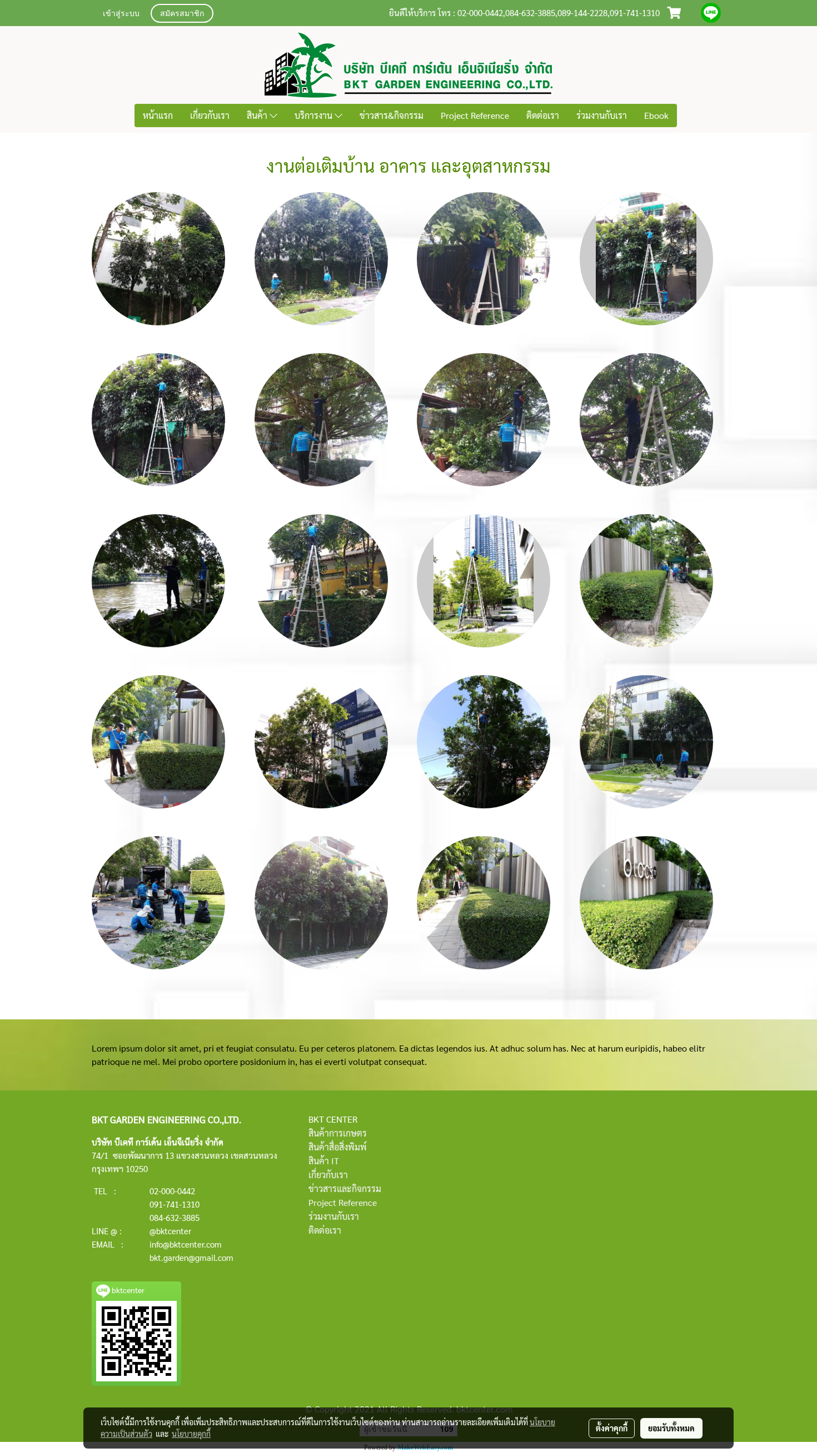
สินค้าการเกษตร (337, 1133)
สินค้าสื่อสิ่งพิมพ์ (337, 1147)
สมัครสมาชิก (182, 14)
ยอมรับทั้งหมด (671, 1428)
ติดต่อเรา (542, 115)
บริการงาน (315, 115)
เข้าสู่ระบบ (121, 14)
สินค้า (258, 115)
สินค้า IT (323, 1161)
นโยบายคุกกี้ (191, 1434)
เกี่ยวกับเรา (210, 115)
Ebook (656, 115)
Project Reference (475, 115)
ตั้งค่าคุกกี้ (611, 1428)
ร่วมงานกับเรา (601, 115)
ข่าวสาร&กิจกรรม (392, 115)
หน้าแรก (158, 115)
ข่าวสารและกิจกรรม (344, 1188)
